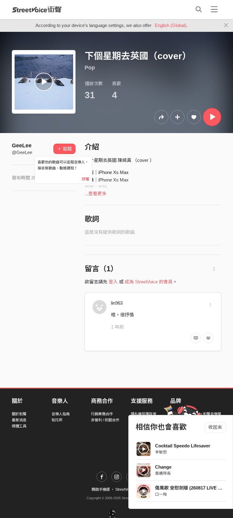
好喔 (85, 179)
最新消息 (19, 420)
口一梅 (161, 494)
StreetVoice (37, 9)
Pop (90, 68)
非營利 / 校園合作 (105, 420)
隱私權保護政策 (143, 414)
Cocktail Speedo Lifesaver (182, 445)
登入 (113, 281)
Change (163, 467)
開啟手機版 (101, 489)
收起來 (215, 427)
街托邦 (57, 420)
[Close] (226, 25)
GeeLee (22, 145)
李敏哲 (161, 452)
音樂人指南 (61, 414)
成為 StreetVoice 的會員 (149, 281)
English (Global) (170, 25)
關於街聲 (19, 414)
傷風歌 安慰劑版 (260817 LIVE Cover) (193, 487)
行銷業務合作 (102, 414)
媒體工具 (19, 426)
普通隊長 (163, 473)
